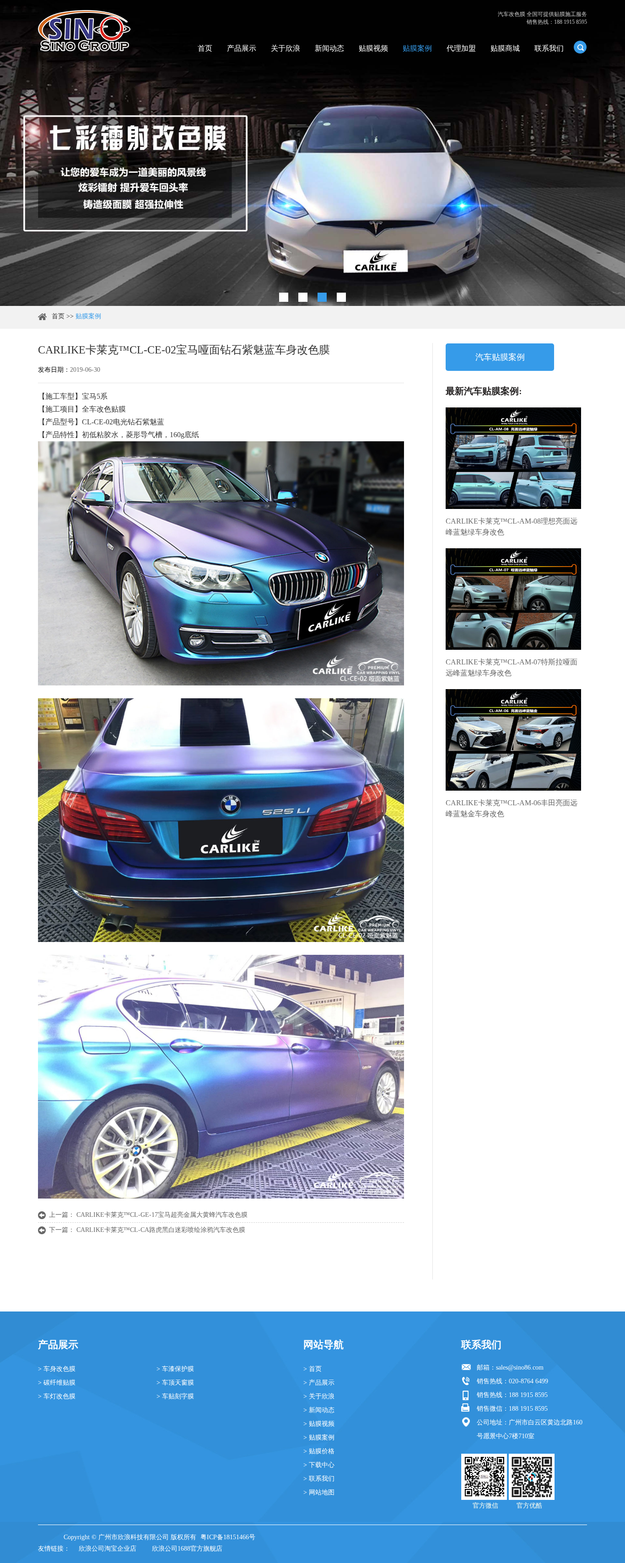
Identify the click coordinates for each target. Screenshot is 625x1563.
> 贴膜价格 (318, 1451)
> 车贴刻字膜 (175, 1396)
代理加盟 (461, 48)
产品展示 (241, 48)
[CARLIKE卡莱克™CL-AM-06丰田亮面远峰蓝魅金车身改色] (513, 740)
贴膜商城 (505, 48)
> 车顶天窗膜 (175, 1382)
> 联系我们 (318, 1478)
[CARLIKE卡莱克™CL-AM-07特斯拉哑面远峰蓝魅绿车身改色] (513, 599)
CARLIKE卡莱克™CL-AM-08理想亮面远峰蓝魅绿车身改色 (511, 526)
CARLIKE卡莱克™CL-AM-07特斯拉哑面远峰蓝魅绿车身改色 (511, 667)
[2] (303, 297)
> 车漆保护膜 (175, 1368)
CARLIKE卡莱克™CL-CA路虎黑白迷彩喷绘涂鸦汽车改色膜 (160, 1229)
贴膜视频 (373, 48)
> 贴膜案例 (318, 1437)
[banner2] (341, 297)
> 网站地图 (318, 1492)
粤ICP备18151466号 (227, 1537)
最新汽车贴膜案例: (484, 391)
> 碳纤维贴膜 (56, 1382)
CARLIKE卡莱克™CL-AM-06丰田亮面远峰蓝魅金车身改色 (511, 808)
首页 (205, 48)
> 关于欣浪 (318, 1396)
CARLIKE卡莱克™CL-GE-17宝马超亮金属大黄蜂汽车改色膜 (162, 1214)
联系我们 (549, 48)
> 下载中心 (318, 1464)
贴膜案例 (417, 48)
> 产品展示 (318, 1382)
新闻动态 (329, 48)
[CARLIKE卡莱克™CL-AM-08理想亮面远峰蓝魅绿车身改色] (513, 458)
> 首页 (312, 1368)
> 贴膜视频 (318, 1423)
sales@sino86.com (520, 1367)
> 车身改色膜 (56, 1368)
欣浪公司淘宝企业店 (107, 1548)
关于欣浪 (285, 48)
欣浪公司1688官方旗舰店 (187, 1548)
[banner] (284, 297)
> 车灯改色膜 (56, 1396)
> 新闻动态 (318, 1410)
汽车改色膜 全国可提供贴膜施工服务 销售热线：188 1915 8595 (542, 18)
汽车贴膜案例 (500, 357)
